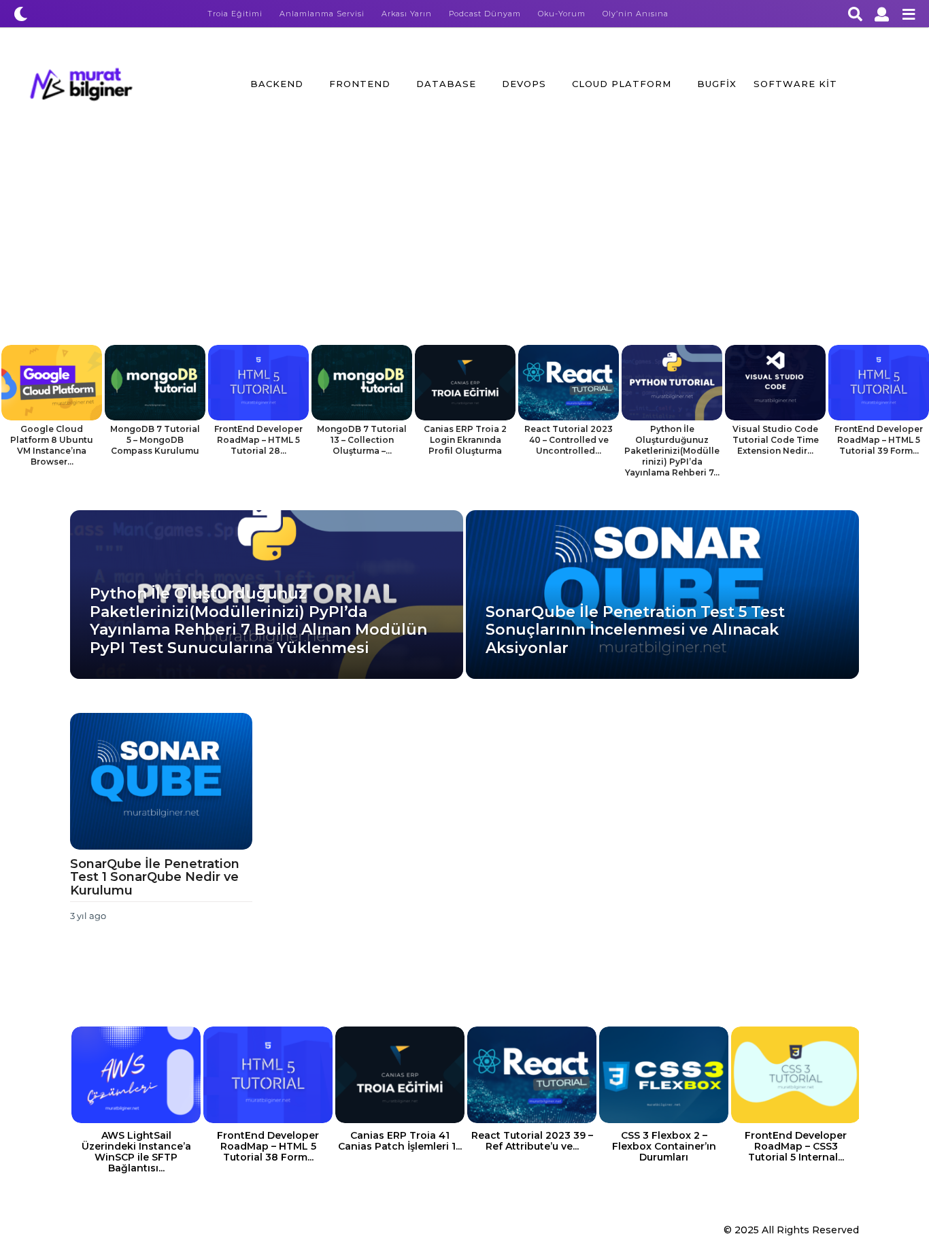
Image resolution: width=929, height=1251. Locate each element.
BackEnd (276, 83)
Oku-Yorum (562, 13)
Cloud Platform (621, 83)
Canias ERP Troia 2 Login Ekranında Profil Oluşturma (465, 440)
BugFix (717, 83)
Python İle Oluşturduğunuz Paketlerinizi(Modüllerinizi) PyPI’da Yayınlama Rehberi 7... (672, 451)
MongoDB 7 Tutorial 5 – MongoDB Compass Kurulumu (155, 440)
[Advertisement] (464, 243)
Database (446, 83)
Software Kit (795, 83)
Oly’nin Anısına (636, 13)
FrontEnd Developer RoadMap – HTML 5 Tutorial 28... (258, 440)
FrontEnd (359, 83)
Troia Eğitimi (235, 13)
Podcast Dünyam (485, 13)
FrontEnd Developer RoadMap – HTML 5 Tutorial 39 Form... (878, 440)
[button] (21, 13)
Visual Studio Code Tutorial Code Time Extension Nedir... (775, 440)
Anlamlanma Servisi (322, 13)
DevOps (524, 83)
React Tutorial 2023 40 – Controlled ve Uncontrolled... (568, 440)
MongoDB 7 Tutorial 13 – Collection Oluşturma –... (362, 440)
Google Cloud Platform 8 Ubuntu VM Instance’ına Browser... (51, 445)
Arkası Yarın (407, 13)
